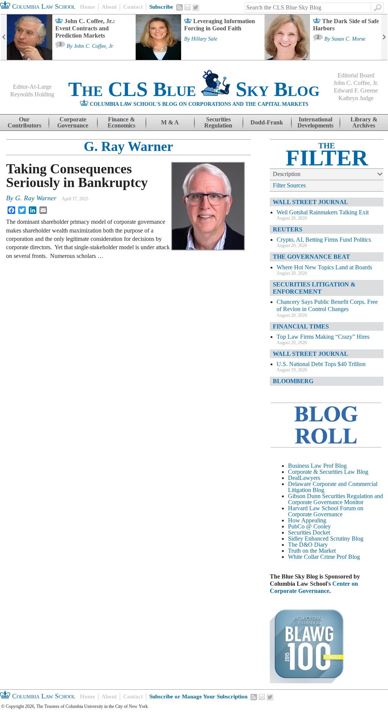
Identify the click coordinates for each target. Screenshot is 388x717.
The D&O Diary (308, 544)
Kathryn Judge (356, 98)
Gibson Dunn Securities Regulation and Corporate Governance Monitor (335, 499)
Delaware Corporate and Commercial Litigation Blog (332, 487)
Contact (133, 7)
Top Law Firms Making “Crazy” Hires (323, 336)
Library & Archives (363, 122)
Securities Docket (309, 532)
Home (87, 7)
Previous (4, 37)
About (109, 7)
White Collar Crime (311, 556)
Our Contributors (24, 122)
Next (384, 37)
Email (188, 7)
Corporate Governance (72, 122)
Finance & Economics (121, 122)
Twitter (196, 7)
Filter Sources (289, 185)
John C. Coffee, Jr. (94, 46)
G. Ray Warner (128, 146)
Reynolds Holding (32, 94)
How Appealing (307, 520)
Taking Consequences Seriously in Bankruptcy (77, 175)
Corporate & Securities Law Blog (328, 472)
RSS (179, 7)
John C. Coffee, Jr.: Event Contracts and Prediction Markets (85, 28)
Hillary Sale (204, 39)
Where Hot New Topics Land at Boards (324, 267)
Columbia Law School (42, 6)
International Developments (315, 122)
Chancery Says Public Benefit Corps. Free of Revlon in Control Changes (327, 305)
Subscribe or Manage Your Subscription (198, 696)
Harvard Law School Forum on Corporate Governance (325, 511)
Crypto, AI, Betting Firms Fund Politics (324, 239)
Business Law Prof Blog (317, 465)
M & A (170, 122)
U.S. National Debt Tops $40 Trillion (321, 364)
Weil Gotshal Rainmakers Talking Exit (323, 212)
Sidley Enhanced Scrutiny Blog (325, 538)
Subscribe (161, 7)
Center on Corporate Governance (314, 587)
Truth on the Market (312, 550)
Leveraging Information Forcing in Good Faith (219, 24)
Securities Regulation (218, 122)
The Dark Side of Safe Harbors (346, 24)
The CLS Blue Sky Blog (194, 89)
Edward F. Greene (356, 90)
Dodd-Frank (266, 122)
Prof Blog (348, 556)
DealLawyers (304, 478)
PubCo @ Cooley (309, 526)
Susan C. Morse (348, 39)
